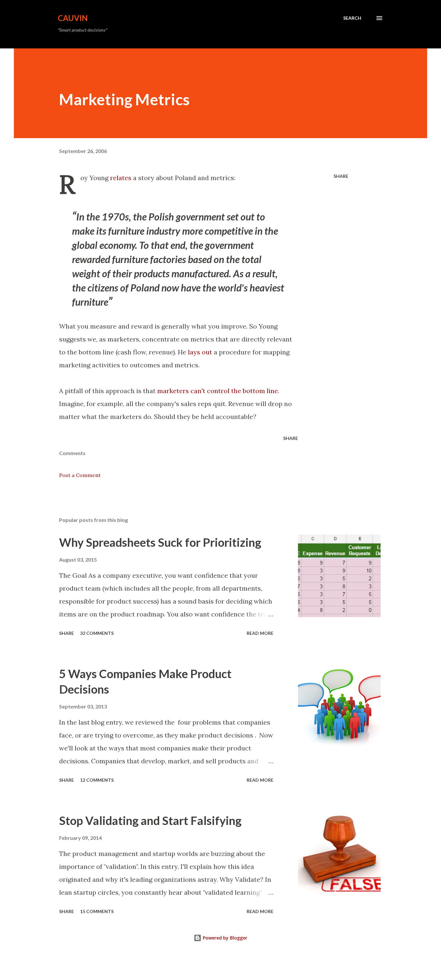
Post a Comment (80, 475)
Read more (260, 633)
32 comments (97, 633)
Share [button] (340, 176)
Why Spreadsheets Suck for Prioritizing (160, 542)
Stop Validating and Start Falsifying (150, 820)
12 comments (97, 780)
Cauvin (73, 18)
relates (120, 178)
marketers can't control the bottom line (217, 391)
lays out (200, 352)
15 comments (97, 911)
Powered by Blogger (224, 938)
